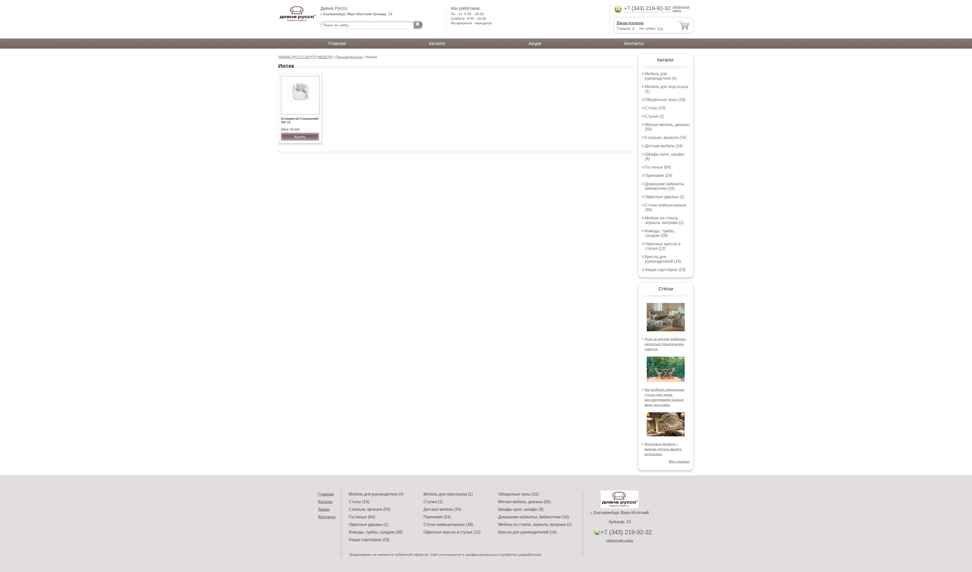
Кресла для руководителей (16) (663, 259)
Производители (349, 57)
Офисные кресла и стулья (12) (662, 246)
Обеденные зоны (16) (665, 99)
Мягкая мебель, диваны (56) (524, 502)
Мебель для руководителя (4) (661, 76)
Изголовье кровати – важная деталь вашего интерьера (663, 449)
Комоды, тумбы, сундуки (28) (660, 233)
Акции (535, 43)
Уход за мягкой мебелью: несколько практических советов (665, 344)
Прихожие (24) (658, 175)
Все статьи (679, 461)
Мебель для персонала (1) (448, 494)
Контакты (634, 43)
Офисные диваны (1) (664, 197)
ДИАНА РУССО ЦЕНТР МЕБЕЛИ (305, 57)
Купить (300, 137)
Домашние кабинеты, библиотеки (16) (665, 186)
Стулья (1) (654, 116)
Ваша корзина (630, 23)
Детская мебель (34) (664, 146)
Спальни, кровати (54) (665, 137)
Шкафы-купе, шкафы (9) (520, 509)
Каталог (437, 43)
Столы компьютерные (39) (448, 524)
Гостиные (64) (658, 167)
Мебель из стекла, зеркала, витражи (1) (664, 220)
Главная (337, 43)
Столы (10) (655, 108)
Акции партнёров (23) (665, 270)
